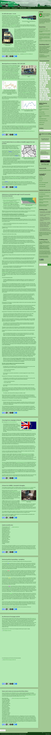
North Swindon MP (42, 184)
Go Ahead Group (28, 131)
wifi (40, 99)
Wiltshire (47, 99)
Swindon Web (41, 124)
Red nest (40, 180)
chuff (49, 68)
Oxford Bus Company (13, 79)
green (49, 77)
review (47, 88)
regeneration (42, 88)
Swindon (41, 92)
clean (41, 70)
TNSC (41, 94)
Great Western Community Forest (44, 192)
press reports (30, 178)
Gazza (45, 77)
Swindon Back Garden (42, 118)
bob (43, 66)
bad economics (42, 64)
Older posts (3, 730)
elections (41, 75)
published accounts (26, 92)
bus (46, 68)
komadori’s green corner (15, 2)
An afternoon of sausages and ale (11, 616)
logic (48, 79)
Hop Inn (8, 628)
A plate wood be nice (7, 525)
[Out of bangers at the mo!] (19, 643)
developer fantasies (43, 72)
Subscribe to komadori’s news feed (44, 170)
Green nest (41, 178)
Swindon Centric (42, 122)
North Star (45, 83)
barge (47, 64)
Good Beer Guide (17, 509)
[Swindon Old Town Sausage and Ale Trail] (19, 670)
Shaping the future (15, 491)
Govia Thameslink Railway (30, 79)
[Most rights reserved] (41, 259)
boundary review (4, 272)
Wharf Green (42, 97)
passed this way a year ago (31, 695)
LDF (45, 79)
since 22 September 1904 (12, 66)
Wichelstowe (48, 97)
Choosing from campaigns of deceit (11, 420)
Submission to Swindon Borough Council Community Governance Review (44, 37)
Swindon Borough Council (43, 120)
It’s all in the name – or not (9, 13)
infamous (24, 79)
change (20, 45)
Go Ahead (23, 49)
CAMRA (12, 487)
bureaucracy (42, 68)
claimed (9, 16)
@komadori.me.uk (43, 55)
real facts (15, 470)
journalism (41, 79)
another (10, 606)
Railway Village (42, 86)
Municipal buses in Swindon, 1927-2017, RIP (13, 63)
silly (40, 90)
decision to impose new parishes (14, 177)
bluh (40, 66)
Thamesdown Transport (6, 71)
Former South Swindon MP (43, 182)
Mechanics (41, 81)
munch (41, 83)
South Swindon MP (42, 186)
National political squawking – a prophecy (13, 559)
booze (46, 66)
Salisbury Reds (4, 24)
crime (44, 70)
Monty (46, 81)
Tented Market (46, 92)
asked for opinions (14, 15)
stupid (48, 90)
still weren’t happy (22, 696)
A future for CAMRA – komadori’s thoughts (13, 485)
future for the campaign (29, 487)
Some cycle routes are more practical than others (15, 691)
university (45, 94)
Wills (43, 99)
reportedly (20, 97)
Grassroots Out (21, 462)
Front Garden (46, 75)
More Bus (14, 24)
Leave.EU (17, 462)
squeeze (44, 90)
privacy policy (46, 164)
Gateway (41, 77)
